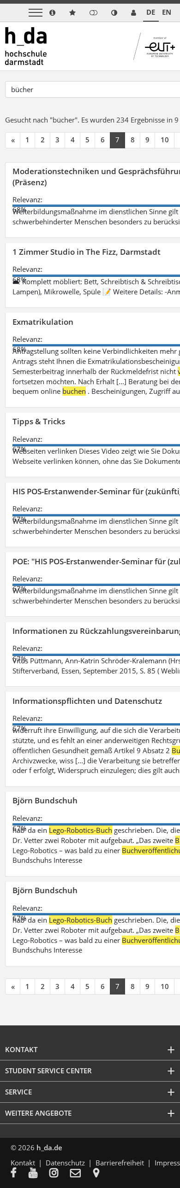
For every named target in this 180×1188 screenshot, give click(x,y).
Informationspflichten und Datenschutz (87, 701)
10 (165, 139)
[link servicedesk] (133, 12)
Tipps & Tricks (38, 421)
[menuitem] (20, 1173)
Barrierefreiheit (120, 1162)
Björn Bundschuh (45, 800)
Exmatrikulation (42, 321)
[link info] (52, 12)
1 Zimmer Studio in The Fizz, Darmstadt (86, 251)
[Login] (93, 12)
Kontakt (23, 1162)
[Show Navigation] (35, 12)
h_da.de (49, 1147)
